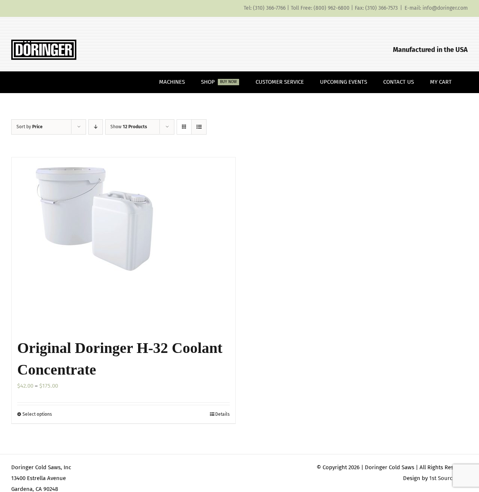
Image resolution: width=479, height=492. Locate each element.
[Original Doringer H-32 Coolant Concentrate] (123, 243)
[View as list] (199, 127)
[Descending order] (95, 127)
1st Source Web (448, 478)
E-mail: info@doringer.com (436, 8)
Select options (37, 414)
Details (222, 414)
